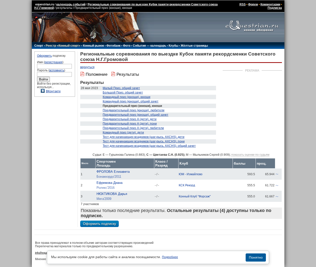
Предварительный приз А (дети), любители (133, 128)
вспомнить (56, 70)
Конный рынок (93, 45)
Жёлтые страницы (194, 45)
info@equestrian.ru (46, 252)
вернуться (87, 67)
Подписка (275, 8)
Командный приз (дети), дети (123, 132)
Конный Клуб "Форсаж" (195, 196)
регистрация (53, 62)
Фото (126, 45)
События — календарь (149, 45)
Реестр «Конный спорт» (63, 45)
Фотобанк (113, 45)
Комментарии (270, 4)
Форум (253, 4)
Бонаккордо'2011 (109, 176)
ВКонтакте (53, 91)
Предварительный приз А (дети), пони (130, 123)
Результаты (128, 74)
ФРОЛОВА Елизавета (113, 171)
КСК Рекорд (187, 185)
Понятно (256, 257)
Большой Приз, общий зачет (123, 92)
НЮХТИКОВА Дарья (112, 194)
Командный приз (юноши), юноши (126, 97)
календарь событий (70, 4)
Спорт (38, 45)
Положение (96, 74)
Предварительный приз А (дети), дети (130, 119)
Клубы (173, 45)
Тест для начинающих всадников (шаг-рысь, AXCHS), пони (144, 141)
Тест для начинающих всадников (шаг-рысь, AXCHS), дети (143, 137)
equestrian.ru (44, 4)
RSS (242, 4)
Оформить (44, 55)
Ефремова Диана (109, 183)
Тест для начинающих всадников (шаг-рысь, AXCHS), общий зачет (149, 146)
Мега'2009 (104, 199)
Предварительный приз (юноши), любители (133, 110)
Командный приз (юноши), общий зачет (130, 101)
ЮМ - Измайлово (190, 174)
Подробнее (170, 257)
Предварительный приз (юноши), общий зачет (135, 114)
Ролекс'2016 (106, 188)
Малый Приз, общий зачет (121, 88)
